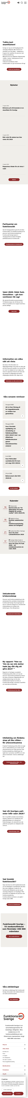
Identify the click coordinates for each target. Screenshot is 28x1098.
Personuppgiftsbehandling (9, 1061)
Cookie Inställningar (7, 1089)
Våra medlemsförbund (14, 936)
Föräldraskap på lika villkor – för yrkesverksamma (14, 763)
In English (5, 1055)
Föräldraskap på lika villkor (14, 690)
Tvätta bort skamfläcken (14, 69)
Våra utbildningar (14, 999)
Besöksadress (6, 1066)
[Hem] (5, 2)
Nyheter (14, 179)
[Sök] (22, 3)
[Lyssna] (18, 3)
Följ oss (5, 1044)
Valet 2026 (14, 311)
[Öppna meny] (25, 3)
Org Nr (4, 1074)
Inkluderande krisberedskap (14, 613)
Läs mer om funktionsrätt (14, 904)
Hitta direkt (6, 1048)
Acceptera (18, 1093)
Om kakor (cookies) (7, 1059)
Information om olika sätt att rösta (14, 381)
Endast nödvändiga (7, 1093)
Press (4, 1053)
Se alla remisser (14, 488)
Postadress (6, 1070)
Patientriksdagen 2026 (14, 831)
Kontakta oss (6, 1051)
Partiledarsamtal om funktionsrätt (14, 244)
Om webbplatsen (6, 1057)
